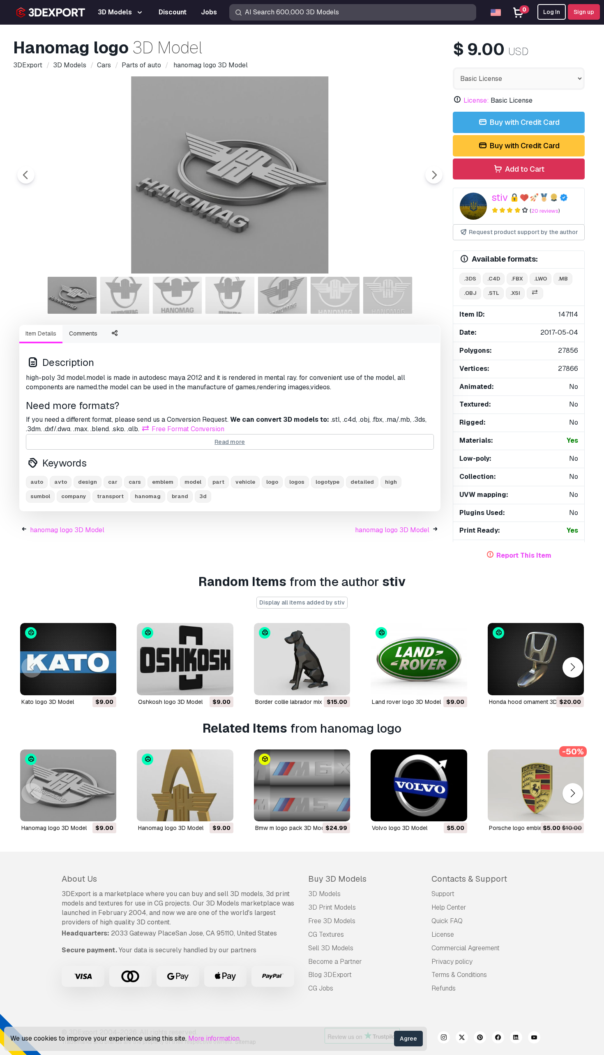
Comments (83, 333)
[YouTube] (534, 1038)
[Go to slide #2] (125, 295)
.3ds (470, 278)
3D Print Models (332, 907)
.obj (470, 293)
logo (272, 481)
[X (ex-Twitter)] (462, 1038)
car (113, 481)
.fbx (517, 278)
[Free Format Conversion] (535, 293)
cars (135, 481)
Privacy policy (452, 961)
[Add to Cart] (87, 684)
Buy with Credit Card (524, 122)
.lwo (540, 278)
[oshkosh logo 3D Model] (185, 659)
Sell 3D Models (330, 948)
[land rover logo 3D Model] (419, 659)
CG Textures (326, 934)
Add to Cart (523, 169)
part (218, 481)
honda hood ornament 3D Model (532, 702)
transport (110, 496)
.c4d (493, 278)
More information (214, 1038)
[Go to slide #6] (335, 295)
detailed (362, 481)
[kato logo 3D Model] (68, 659)
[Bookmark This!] (104, 684)
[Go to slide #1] (72, 295)
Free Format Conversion (187, 429)
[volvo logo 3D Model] (419, 785)
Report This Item (523, 555)
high (391, 481)
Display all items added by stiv (302, 602)
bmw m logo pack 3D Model (292, 828)
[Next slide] (434, 175)
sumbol (40, 496)
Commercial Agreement (465, 948)
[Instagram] (444, 1038)
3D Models (324, 894)
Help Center (448, 907)
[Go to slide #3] (177, 295)
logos (296, 481)
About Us (79, 878)
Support (442, 894)
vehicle (245, 481)
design (87, 481)
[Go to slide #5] (282, 295)
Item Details (40, 333)
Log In (551, 12)
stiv (499, 197)
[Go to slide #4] (230, 295)
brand (180, 496)
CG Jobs (320, 988)
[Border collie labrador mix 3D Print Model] (302, 659)
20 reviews (544, 210)
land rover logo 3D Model (406, 702)
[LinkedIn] (516, 1038)
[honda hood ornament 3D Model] (536, 659)
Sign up (584, 12)
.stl (493, 293)
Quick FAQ (447, 921)
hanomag (148, 496)
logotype (327, 481)
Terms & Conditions (459, 974)
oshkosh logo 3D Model (170, 702)
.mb (563, 278)
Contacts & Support (469, 878)
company (73, 496)
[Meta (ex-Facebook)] (498, 1038)
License (442, 934)
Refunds (443, 988)
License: (476, 100)
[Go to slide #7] (388, 295)
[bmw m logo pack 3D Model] (302, 785)
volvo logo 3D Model (399, 828)
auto (36, 481)
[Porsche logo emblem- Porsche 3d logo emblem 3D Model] (536, 785)
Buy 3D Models (337, 878)
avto (60, 481)
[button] (572, 667)
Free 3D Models (331, 921)
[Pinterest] (480, 1038)
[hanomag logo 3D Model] (68, 785)
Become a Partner (335, 961)
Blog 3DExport (330, 974)
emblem (162, 481)
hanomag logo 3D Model (67, 530)
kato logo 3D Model (47, 702)
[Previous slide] (26, 175)
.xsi (515, 293)
